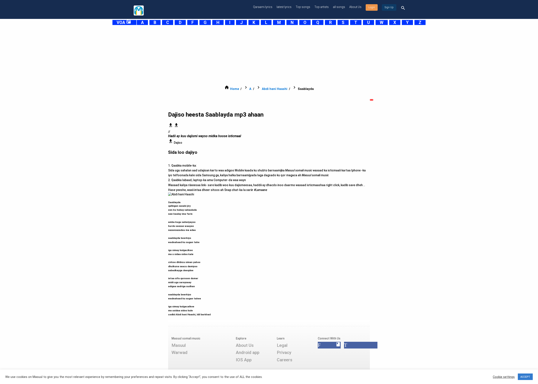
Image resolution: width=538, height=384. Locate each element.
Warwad (179, 352)
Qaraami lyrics (262, 7)
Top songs (303, 7)
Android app (247, 352)
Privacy (284, 352)
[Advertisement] (258, 55)
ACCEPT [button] (525, 376)
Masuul (178, 345)
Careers (284, 359)
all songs (339, 7)
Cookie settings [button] (504, 377)
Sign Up (389, 7)
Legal (282, 345)
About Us (355, 7)
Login (371, 7)
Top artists (321, 7)
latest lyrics (284, 7)
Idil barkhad (204, 314)
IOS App (244, 359)
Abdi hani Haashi (274, 89)
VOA (124, 22)
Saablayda (184, 256)
